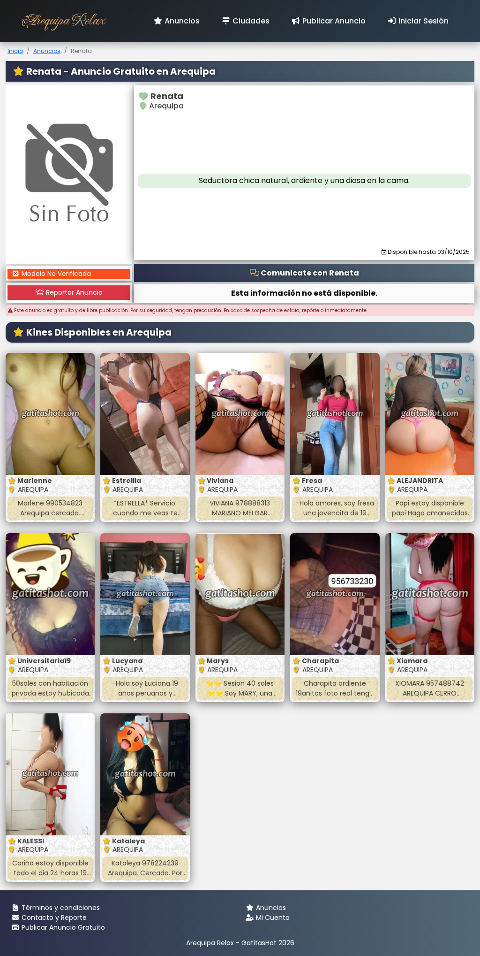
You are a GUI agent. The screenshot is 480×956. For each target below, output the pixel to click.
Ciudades (250, 20)
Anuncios (181, 20)
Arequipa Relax (62, 21)
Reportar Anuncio (73, 292)
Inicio (15, 51)
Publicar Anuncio (333, 20)
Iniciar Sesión (423, 20)
